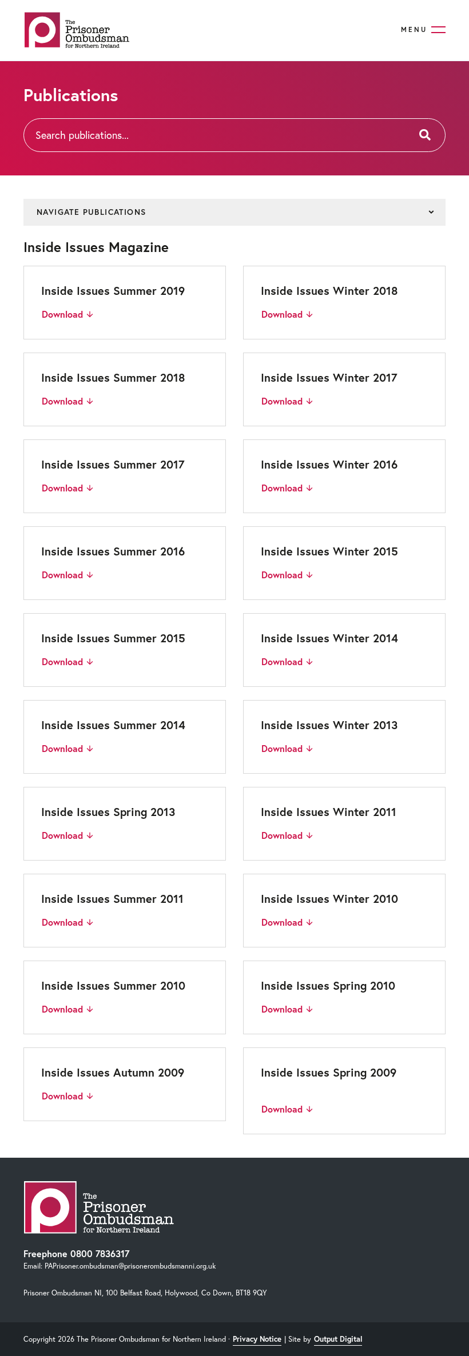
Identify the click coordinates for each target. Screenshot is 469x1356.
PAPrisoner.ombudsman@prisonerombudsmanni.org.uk (130, 1266)
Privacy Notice (257, 1339)
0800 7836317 (99, 1253)
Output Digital (338, 1339)
